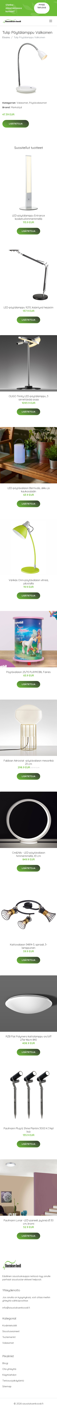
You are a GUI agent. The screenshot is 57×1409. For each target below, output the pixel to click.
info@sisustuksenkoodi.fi (16, 1307)
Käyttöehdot (9, 1374)
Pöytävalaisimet (38, 102)
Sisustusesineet (10, 1331)
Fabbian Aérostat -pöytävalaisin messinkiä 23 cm (29, 762)
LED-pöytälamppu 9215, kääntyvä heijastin (28, 307)
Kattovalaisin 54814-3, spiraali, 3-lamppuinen (28, 946)
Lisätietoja (15, 123)
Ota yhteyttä (9, 1369)
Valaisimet (22, 102)
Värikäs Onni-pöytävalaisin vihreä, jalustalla (28, 582)
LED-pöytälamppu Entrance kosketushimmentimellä (28, 217)
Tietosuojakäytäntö (13, 1380)
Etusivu (6, 37)
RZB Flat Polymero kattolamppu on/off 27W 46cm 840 (28, 1038)
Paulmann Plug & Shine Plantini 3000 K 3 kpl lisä (29, 1130)
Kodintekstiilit (9, 1325)
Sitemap (6, 1386)
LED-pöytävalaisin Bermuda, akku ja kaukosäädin (29, 490)
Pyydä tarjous (41, 6)
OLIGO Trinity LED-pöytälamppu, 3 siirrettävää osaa (28, 398)
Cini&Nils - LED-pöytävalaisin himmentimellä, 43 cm (28, 854)
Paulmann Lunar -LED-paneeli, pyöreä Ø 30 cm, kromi (29, 1222)
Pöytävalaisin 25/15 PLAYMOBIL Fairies (28, 672)
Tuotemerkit (9, 1337)
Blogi (5, 1363)
